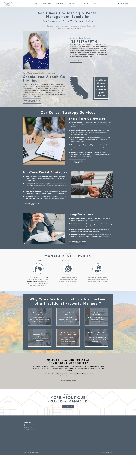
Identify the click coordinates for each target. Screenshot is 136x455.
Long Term (71, 3)
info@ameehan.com (31, 429)
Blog (94, 3)
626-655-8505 (124, 3)
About (36, 3)
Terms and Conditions (106, 452)
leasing (46, 277)
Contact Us (84, 3)
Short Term (47, 3)
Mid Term (59, 3)
